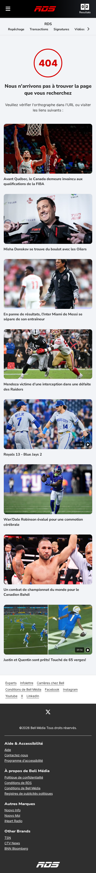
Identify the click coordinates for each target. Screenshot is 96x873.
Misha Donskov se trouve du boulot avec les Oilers (45, 249)
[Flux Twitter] (48, 711)
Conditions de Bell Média (23, 689)
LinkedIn (33, 696)
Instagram (70, 689)
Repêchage (16, 29)
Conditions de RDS (18, 783)
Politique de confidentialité (23, 777)
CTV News (12, 843)
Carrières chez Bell (50, 683)
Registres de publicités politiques (28, 793)
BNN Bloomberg (16, 848)
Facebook (52, 689)
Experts (11, 683)
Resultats (85, 12)
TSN (7, 838)
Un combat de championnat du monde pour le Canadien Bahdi (41, 592)
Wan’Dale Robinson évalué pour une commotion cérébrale (43, 522)
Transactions (39, 29)
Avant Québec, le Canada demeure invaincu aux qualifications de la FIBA (43, 181)
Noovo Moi (12, 815)
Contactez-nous (16, 755)
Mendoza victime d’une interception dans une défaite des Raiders (47, 387)
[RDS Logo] (45, 8)
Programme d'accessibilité (23, 760)
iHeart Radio (13, 821)
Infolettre (26, 683)
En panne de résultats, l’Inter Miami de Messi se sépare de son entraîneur (43, 317)
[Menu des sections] (8, 8)
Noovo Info (12, 810)
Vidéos (80, 29)
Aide (7, 750)
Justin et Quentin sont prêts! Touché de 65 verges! (45, 659)
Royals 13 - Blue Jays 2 (23, 454)
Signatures (61, 29)
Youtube (11, 696)
